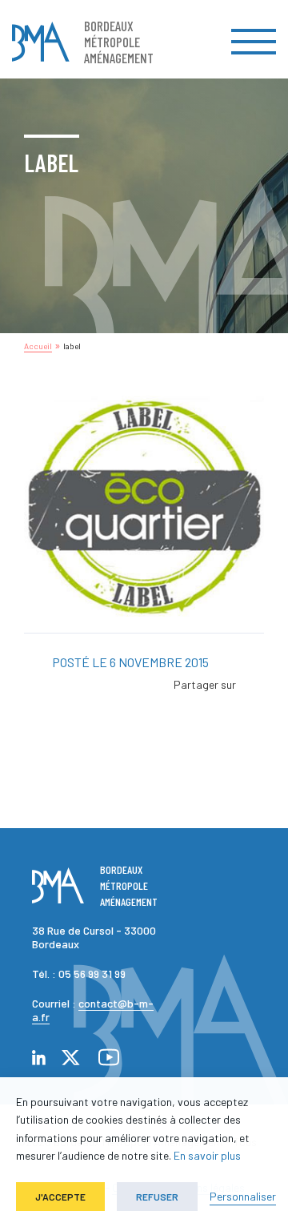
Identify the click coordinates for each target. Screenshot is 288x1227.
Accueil (38, 346)
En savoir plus (207, 1155)
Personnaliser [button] (243, 1196)
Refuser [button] (157, 1196)
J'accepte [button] (60, 1196)
